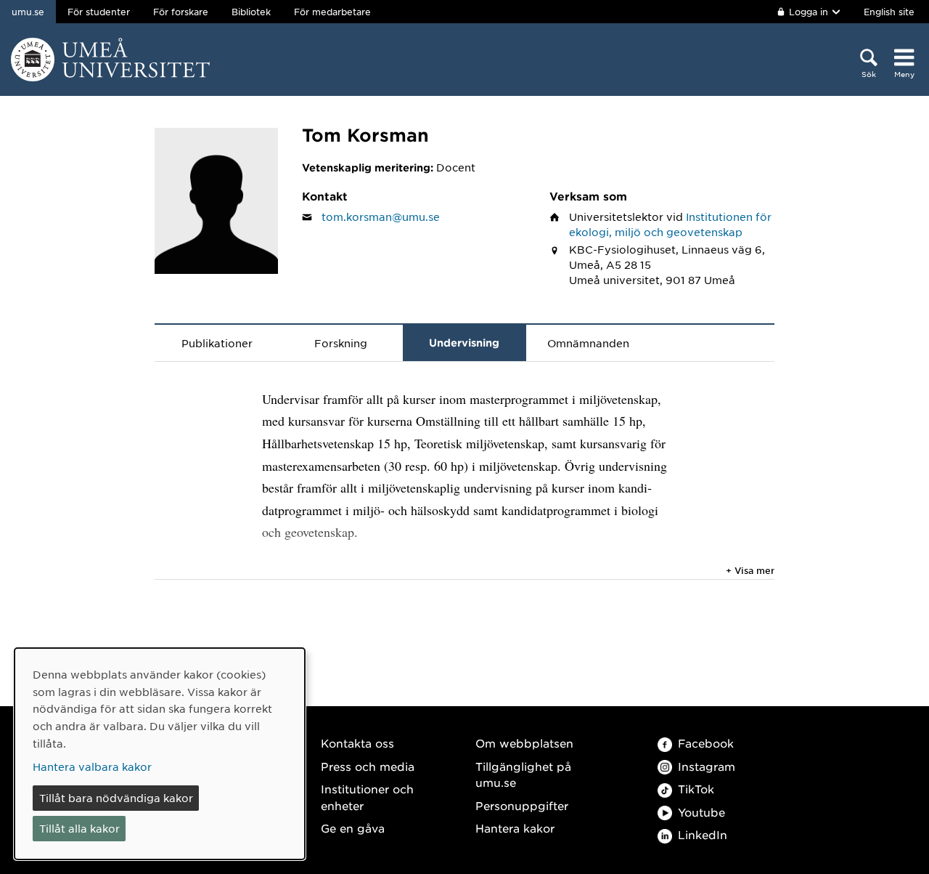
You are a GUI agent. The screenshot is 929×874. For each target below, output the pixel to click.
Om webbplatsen (524, 743)
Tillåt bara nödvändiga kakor (116, 797)
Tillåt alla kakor (79, 828)
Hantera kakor (514, 828)
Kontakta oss (357, 743)
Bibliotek (251, 11)
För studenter (98, 11)
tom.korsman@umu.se (381, 216)
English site (889, 11)
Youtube (701, 812)
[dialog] (160, 753)
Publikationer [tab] (217, 342)
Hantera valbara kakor (92, 766)
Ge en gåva (353, 828)
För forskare (180, 11)
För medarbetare (332, 11)
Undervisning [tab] (464, 342)
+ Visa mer (750, 570)
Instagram (706, 766)
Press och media (367, 766)
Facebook (706, 743)
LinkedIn (702, 834)
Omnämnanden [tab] (588, 342)
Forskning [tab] (340, 342)
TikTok (696, 789)
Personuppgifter (521, 805)
